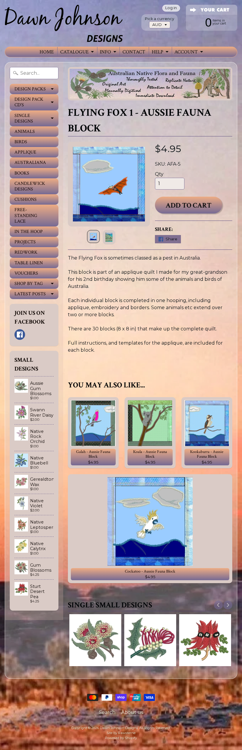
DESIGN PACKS (30, 89)
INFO (105, 52)
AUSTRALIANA (30, 162)
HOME (47, 52)
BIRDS (20, 142)
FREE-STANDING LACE (25, 215)
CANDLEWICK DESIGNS (29, 186)
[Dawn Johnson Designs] (64, 23)
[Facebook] (19, 334)
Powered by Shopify (121, 738)
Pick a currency (159, 19)
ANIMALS (24, 131)
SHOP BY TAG (28, 284)
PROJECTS (25, 242)
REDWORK (25, 252)
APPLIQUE (25, 152)
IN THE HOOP (28, 232)
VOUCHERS (26, 273)
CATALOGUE (74, 52)
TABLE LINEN (28, 263)
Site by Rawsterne (121, 733)
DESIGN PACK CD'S (28, 102)
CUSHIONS (25, 199)
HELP (157, 52)
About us (132, 712)
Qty (159, 174)
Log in (171, 8)
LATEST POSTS (30, 294)
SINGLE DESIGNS (23, 118)
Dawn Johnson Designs (119, 728)
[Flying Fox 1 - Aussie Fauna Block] (93, 236)
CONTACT (133, 52)
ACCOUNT (186, 52)
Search (107, 712)
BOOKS (21, 173)
